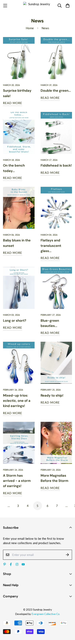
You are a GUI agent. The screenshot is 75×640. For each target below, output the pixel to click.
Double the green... (56, 90)
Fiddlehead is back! (56, 165)
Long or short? (14, 320)
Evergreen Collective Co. (46, 614)
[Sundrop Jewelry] (37, 5)
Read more (12, 103)
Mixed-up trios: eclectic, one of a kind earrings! (16, 400)
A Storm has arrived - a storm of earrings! (17, 480)
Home (30, 28)
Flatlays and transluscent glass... (51, 245)
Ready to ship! (52, 395)
